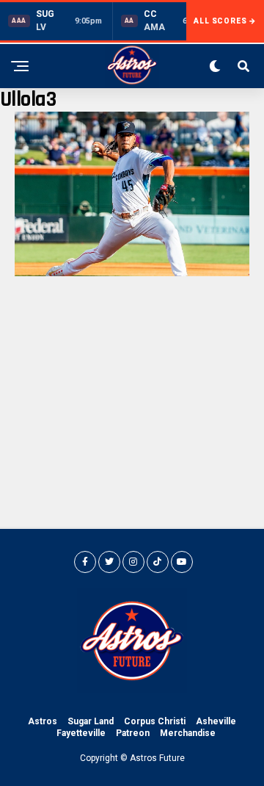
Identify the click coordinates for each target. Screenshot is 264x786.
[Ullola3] (132, 272)
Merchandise (188, 733)
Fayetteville (81, 733)
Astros (42, 721)
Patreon (133, 733)
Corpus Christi (155, 721)
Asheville (216, 721)
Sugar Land (90, 721)
